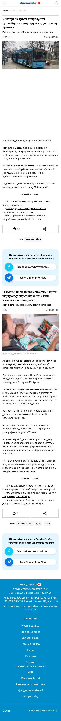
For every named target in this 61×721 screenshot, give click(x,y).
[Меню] (4, 3)
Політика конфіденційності (30, 666)
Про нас (30, 662)
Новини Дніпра (30, 625)
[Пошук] (56, 3)
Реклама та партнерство (30, 684)
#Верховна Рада (24, 523)
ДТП (30, 672)
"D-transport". (41, 187)
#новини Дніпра (33, 239)
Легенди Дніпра (30, 644)
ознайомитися (26, 165)
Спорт (30, 650)
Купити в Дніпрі (30, 678)
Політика (30, 656)
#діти (38, 523)
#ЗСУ (47, 523)
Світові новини (30, 637)
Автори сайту (30, 696)
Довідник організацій (30, 690)
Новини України (30, 631)
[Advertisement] (30, 103)
